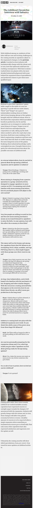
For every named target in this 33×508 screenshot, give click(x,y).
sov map (21, 2)
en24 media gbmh (26, 479)
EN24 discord (13, 2)
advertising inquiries (25, 490)
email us (28, 482)
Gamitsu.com (21, 503)
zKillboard (16, 49)
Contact (16, 46)
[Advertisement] (13, 465)
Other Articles (17, 47)
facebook (28, 485)
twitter (28, 488)
